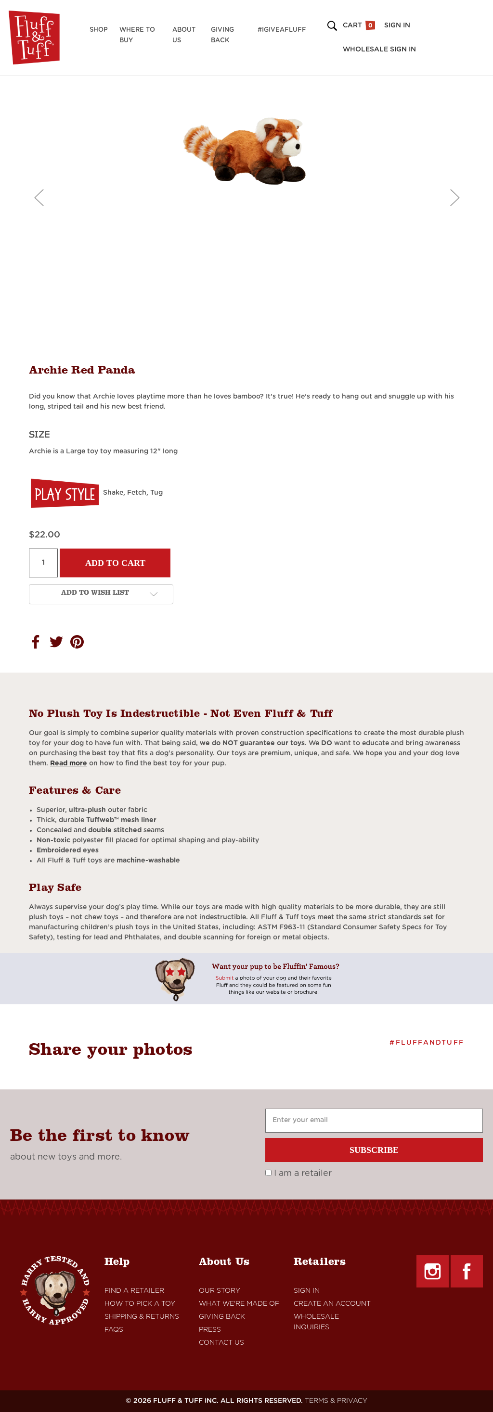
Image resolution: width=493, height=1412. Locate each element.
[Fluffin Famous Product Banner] (246, 978)
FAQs (113, 1329)
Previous (38, 197)
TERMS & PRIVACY (336, 1401)
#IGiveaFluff (282, 30)
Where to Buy (137, 35)
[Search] (330, 25)
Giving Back (222, 35)
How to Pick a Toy (139, 1303)
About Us (183, 35)
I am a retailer (302, 1173)
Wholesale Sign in (379, 49)
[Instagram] (432, 1271)
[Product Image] (246, 151)
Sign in (397, 25)
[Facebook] (467, 1271)
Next (454, 197)
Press (210, 1329)
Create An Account (332, 1303)
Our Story (219, 1290)
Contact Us (221, 1342)
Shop (99, 30)
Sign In (307, 1290)
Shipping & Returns (141, 1316)
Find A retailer (134, 1290)
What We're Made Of (239, 1303)
